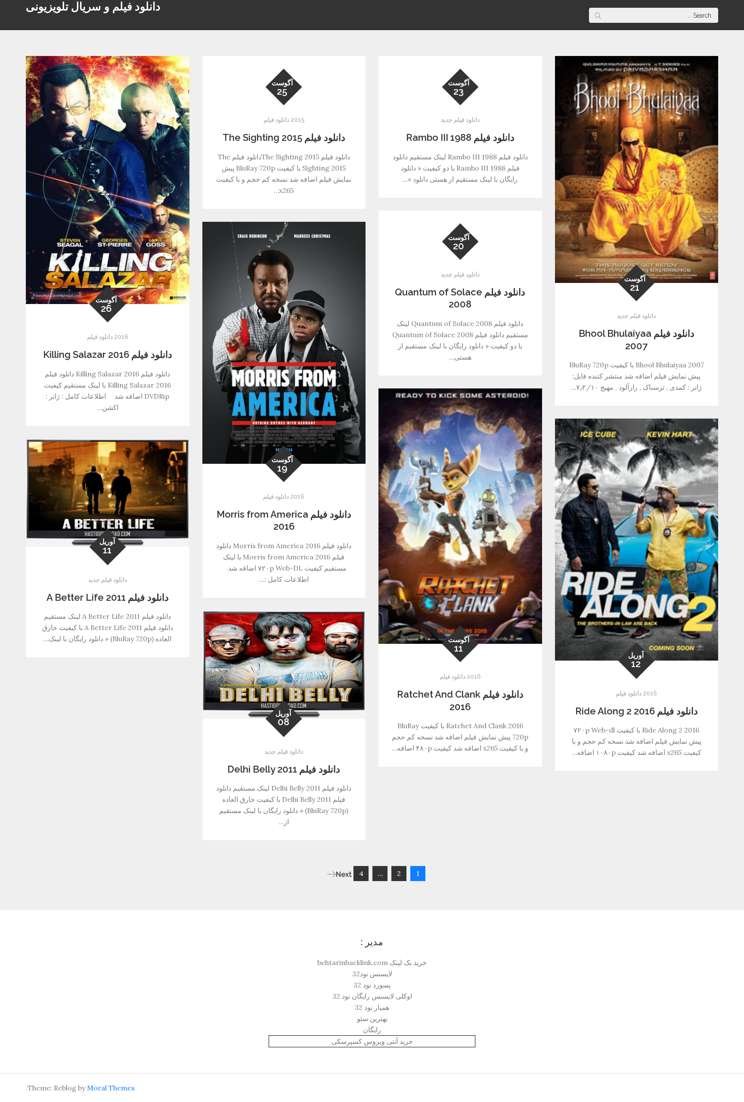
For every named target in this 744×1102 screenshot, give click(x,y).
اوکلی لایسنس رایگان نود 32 (372, 996)
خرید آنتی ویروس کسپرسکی (372, 1041)
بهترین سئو (372, 1018)
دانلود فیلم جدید (460, 119)
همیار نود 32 (372, 1007)
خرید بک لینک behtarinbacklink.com (372, 962)
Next (344, 874)
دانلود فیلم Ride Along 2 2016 (636, 711)
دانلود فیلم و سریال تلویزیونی (93, 6)
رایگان (372, 1029)
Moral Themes (111, 1087)
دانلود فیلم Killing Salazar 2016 (107, 354)
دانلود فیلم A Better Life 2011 (107, 597)
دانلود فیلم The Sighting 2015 (284, 137)
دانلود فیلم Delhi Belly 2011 (283, 769)
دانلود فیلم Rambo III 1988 (460, 137)
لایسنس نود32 (372, 973)
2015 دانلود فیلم (284, 119)
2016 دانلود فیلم (107, 336)
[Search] (597, 15)
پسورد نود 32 (372, 985)
